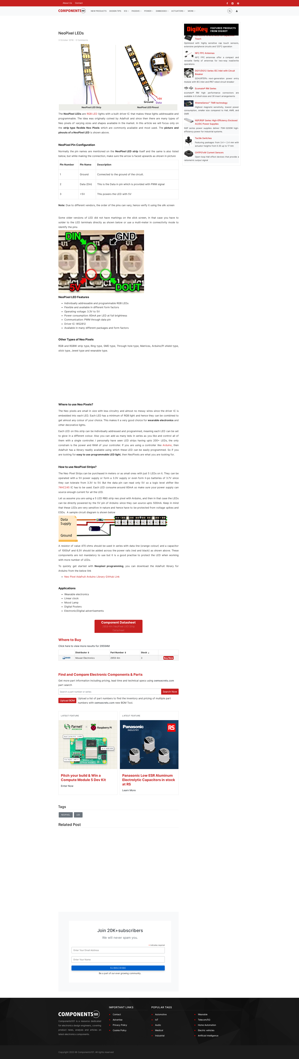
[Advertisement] (81, 380)
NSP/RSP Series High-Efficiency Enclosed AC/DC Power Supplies (216, 122)
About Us (67, 3)
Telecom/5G (204, 1019)
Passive (136, 11)
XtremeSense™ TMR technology (211, 102)
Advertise (117, 1019)
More (191, 11)
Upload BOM (67, 700)
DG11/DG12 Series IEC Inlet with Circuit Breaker (215, 72)
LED (78, 815)
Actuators (177, 11)
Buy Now (168, 658)
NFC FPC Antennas (205, 53)
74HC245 (64, 487)
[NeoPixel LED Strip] (86, 74)
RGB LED (92, 113)
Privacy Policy (120, 1025)
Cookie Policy (119, 1030)
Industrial (159, 1035)
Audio (158, 1025)
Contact (79, 3)
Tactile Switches (203, 138)
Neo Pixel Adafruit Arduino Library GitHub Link (92, 576)
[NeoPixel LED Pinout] (150, 74)
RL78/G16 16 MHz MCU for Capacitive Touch (214, 37)
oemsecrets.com (164, 680)
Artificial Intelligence (208, 1035)
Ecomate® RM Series (205, 88)
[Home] (72, 11)
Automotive (161, 1014)
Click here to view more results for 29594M (84, 646)
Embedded (161, 11)
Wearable (202, 1014)
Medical (159, 1030)
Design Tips (115, 11)
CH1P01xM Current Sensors (209, 152)
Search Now (170, 691)
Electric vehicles (206, 1030)
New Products (99, 11)
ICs (126, 11)
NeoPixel (65, 815)
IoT (156, 1019)
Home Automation (207, 1025)
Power (148, 11)
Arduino (167, 445)
